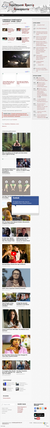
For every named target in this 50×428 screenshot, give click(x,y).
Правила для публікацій (7, 409)
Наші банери (4, 411)
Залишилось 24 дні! (41, 24)
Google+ (38, 408)
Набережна (12, 124)
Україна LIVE (20, 408)
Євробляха (7, 124)
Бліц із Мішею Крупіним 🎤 (41, 28)
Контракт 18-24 (41, 64)
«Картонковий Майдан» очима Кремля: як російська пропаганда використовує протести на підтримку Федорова (41, 50)
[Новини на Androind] (39, 416)
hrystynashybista (8, 23)
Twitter (43, 408)
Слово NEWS (20, 409)
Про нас (3, 413)
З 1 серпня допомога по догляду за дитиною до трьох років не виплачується (42, 100)
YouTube (45, 408)
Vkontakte (35, 411)
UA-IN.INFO (20, 412)
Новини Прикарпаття (22, 406)
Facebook (15, 119)
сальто (17, 124)
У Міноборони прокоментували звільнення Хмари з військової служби (41, 33)
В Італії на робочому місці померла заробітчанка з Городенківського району (42, 116)
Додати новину (5, 408)
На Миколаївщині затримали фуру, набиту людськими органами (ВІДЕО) (42, 79)
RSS (40, 408)
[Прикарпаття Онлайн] (37, 419)
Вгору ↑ (47, 426)
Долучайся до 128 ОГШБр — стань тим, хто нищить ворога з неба (42, 70)
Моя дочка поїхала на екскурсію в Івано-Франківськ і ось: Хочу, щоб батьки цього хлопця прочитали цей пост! (42, 106)
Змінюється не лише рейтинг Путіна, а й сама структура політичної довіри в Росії (41, 38)
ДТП (7, 24)
